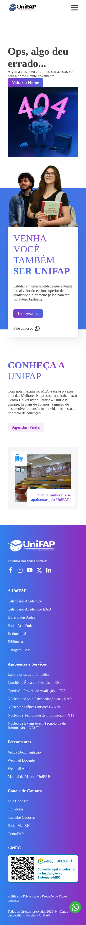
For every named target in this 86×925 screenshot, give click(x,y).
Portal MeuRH (19, 825)
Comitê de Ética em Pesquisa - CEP (35, 682)
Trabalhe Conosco (21, 817)
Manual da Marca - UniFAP (29, 777)
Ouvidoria (15, 809)
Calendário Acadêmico (25, 601)
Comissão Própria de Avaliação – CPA (37, 691)
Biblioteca (15, 642)
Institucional (17, 634)
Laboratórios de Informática (28, 674)
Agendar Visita (26, 427)
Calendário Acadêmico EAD (29, 609)
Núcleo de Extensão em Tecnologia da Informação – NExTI (37, 725)
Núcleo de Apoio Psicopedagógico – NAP (40, 699)
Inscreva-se (28, 313)
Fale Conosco (18, 801)
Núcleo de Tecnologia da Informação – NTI (41, 715)
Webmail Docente (21, 760)
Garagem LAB (19, 650)
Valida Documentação (24, 752)
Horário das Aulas (21, 617)
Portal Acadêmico (21, 626)
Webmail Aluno (19, 769)
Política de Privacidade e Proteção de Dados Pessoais (37, 898)
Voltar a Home (25, 82)
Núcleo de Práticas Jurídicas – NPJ (34, 707)
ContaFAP (16, 834)
